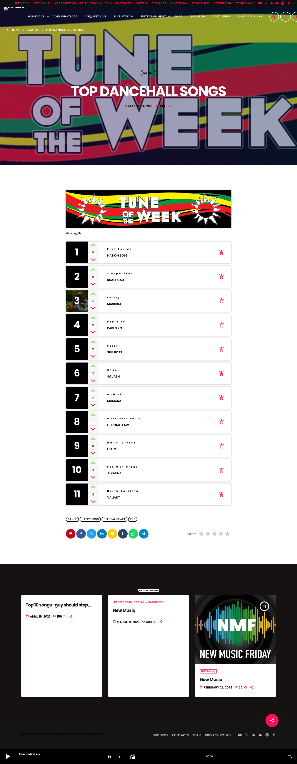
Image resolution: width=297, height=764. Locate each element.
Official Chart (114, 519)
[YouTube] (260, 3)
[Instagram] (283, 3)
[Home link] (14, 17)
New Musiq (124, 610)
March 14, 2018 (139, 106)
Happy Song (90, 519)
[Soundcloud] (271, 3)
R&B (132, 519)
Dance (148, 73)
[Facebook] (288, 3)
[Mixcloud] (277, 3)
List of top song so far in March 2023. (139, 602)
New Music (211, 680)
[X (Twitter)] (265, 3)
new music (208, 671)
